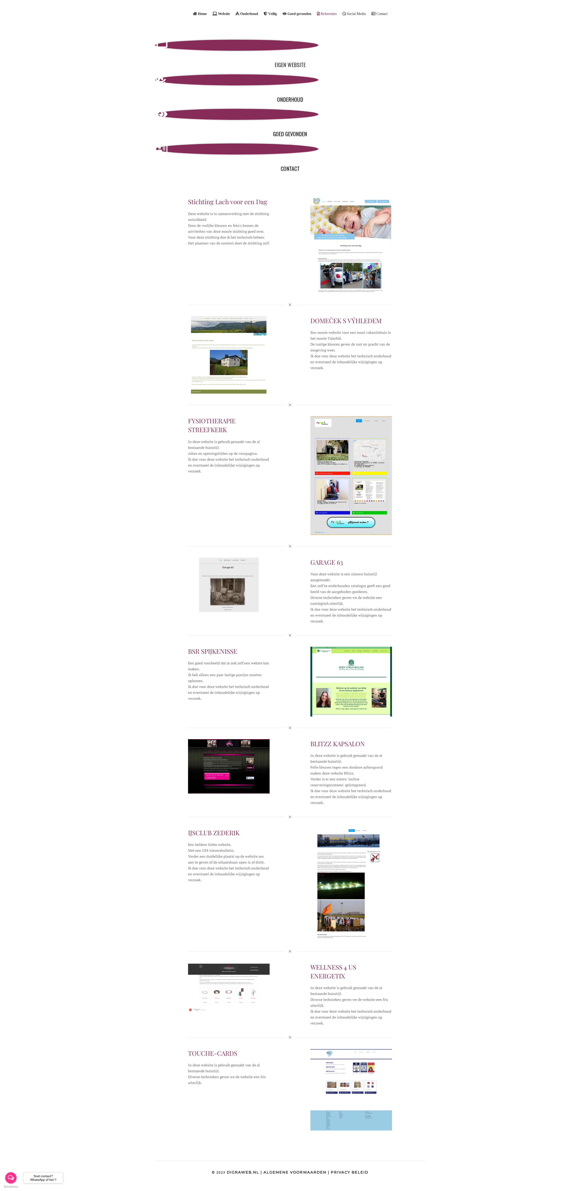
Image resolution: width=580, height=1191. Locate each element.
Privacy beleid (349, 1172)
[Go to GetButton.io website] (11, 1186)
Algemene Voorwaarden (294, 1172)
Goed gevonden (290, 134)
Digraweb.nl (243, 1172)
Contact (290, 168)
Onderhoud (290, 99)
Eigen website (290, 65)
